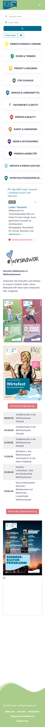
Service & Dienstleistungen (27, 165)
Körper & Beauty (25, 117)
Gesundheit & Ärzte (25, 105)
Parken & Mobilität (25, 153)
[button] (21, 239)
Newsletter (34, 711)
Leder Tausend (18, 207)
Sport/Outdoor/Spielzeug (26, 178)
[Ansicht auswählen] (21, 35)
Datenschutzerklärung (22, 716)
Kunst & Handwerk (25, 129)
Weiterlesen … (16, 234)
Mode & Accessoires (25, 141)
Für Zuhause (26, 80)
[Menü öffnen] (39, 5)
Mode (12, 202)
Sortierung (9, 35)
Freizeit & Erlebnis (25, 68)
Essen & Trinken (25, 56)
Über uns (10, 711)
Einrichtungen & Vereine (25, 44)
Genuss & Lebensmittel (25, 92)
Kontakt (21, 711)
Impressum (22, 721)
